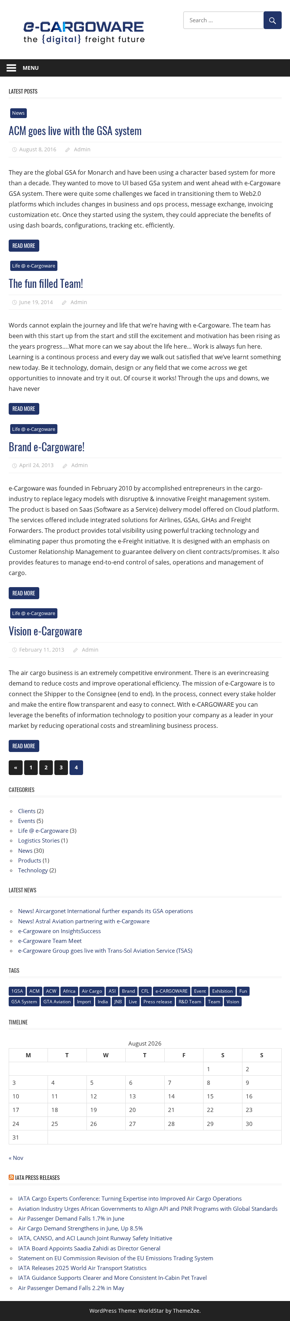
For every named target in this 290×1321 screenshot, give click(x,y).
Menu (31, 67)
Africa (69, 991)
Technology (33, 870)
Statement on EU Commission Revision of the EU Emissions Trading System (115, 1258)
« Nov (16, 1157)
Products (29, 860)
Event (200, 991)
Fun (243, 991)
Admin (82, 149)
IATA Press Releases (37, 1177)
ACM (34, 991)
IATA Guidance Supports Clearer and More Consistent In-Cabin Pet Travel (112, 1277)
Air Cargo (92, 991)
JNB (118, 1001)
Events (26, 820)
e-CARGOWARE (172, 991)
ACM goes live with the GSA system (75, 130)
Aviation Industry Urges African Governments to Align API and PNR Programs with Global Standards (148, 1208)
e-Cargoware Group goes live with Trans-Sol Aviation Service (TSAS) (105, 950)
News (18, 112)
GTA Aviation (57, 1001)
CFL (145, 991)
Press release (157, 1001)
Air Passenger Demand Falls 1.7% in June (71, 1218)
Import (84, 1001)
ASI (112, 991)
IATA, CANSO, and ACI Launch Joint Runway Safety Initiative (95, 1238)
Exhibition (222, 991)
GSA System (24, 1001)
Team (214, 1001)
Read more (23, 245)
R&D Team (190, 1001)
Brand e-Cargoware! (47, 446)
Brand (128, 991)
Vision (233, 1001)
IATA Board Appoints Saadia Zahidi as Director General (89, 1248)
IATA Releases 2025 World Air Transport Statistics (82, 1268)
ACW (51, 991)
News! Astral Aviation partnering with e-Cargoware (84, 921)
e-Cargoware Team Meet (50, 940)
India (103, 1001)
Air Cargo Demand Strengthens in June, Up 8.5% (80, 1228)
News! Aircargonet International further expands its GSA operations (105, 911)
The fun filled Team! (46, 283)
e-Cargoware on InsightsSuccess (59, 931)
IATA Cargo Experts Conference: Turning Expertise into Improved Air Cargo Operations (130, 1198)
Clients (26, 811)
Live (133, 1001)
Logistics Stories (39, 840)
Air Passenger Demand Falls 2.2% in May (71, 1288)
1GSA (17, 991)
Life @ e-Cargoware (33, 265)
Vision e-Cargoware (45, 630)
